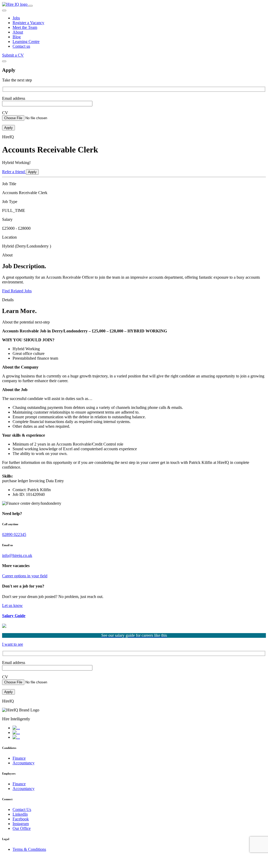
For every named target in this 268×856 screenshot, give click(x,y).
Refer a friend (14, 171)
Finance (19, 758)
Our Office (22, 828)
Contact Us (22, 809)
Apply (32, 172)
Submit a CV (13, 55)
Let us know (12, 605)
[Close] (4, 61)
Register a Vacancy (28, 22)
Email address (13, 98)
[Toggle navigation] (31, 6)
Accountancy (24, 763)
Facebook (21, 819)
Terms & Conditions (29, 849)
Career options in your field (24, 576)
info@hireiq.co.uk (17, 555)
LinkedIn (20, 814)
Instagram (21, 823)
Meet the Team (25, 27)
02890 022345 (14, 534)
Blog (17, 37)
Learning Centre (26, 41)
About (18, 32)
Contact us (21, 46)
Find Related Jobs (17, 291)
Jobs (16, 18)
